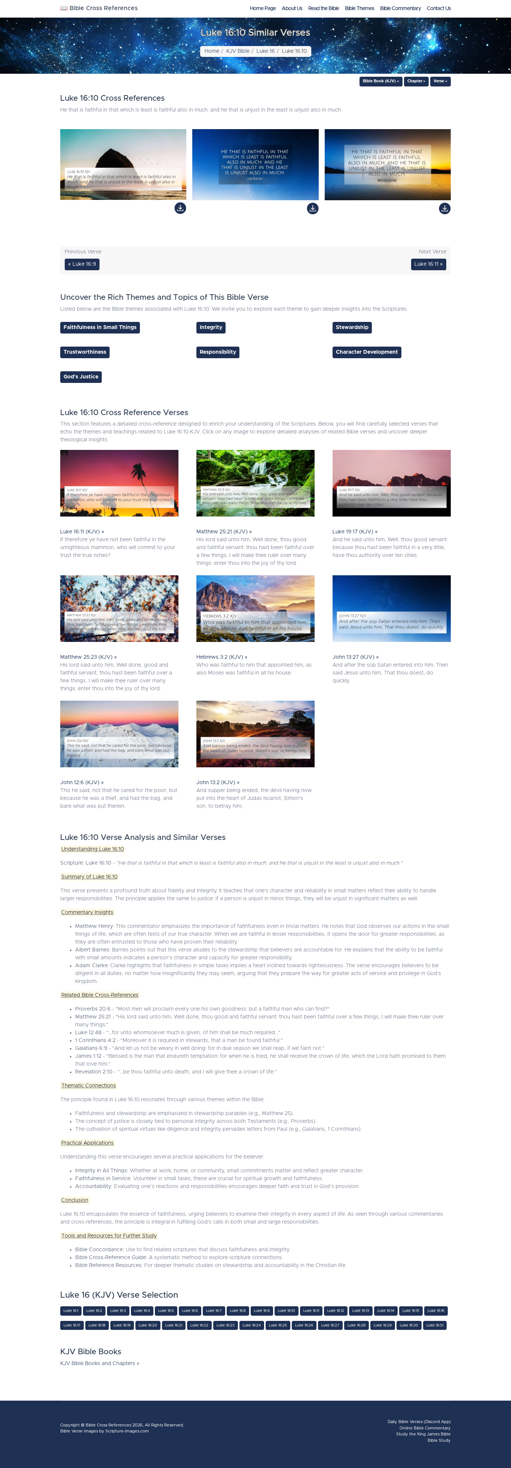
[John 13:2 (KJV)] (255, 736)
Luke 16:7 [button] (214, 1311)
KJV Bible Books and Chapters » (100, 1363)
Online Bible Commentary (425, 1428)
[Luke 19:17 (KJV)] (392, 485)
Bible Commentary (400, 8)
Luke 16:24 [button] (252, 1325)
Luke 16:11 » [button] (428, 264)
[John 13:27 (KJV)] (392, 610)
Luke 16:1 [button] (71, 1311)
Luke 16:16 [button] (436, 1311)
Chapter (414, 81)
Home (212, 51)
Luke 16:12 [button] (335, 1311)
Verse (439, 81)
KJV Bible (238, 51)
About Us (292, 8)
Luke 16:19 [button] (122, 1325)
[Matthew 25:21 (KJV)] (255, 485)
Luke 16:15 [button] (411, 1311)
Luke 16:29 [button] (383, 1325)
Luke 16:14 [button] (385, 1311)
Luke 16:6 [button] (190, 1311)
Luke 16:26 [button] (304, 1325)
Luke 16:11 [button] (311, 1311)
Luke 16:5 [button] (166, 1311)
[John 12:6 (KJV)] (119, 736)
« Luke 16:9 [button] (82, 264)
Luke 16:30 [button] (409, 1325)
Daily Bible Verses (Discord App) (419, 1422)
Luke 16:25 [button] (278, 1325)
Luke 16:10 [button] (286, 1311)
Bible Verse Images (79, 1431)
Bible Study (439, 1440)
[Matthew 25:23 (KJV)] (119, 610)
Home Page (263, 8)
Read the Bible (323, 8)
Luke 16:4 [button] (142, 1311)
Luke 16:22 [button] (199, 1325)
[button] (100, 328)
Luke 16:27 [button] (330, 1325)
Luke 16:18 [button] (97, 1325)
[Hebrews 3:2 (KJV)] (255, 610)
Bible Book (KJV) (379, 81)
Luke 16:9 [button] (262, 1311)
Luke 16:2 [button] (94, 1311)
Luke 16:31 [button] (434, 1325)
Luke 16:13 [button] (360, 1311)
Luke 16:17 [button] (72, 1325)
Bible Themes (359, 8)
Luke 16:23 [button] (226, 1325)
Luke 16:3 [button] (118, 1311)
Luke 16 (266, 51)
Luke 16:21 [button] (173, 1325)
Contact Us (439, 8)
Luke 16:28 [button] (356, 1325)
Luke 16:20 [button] (148, 1325)
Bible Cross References (108, 1425)
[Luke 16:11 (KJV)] (119, 485)
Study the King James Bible (423, 1434)
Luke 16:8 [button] (238, 1311)
